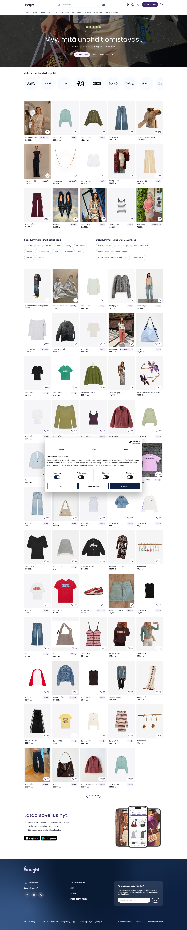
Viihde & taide (76, 12)
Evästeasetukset (124, 922)
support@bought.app (92, 921)
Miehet (35, 12)
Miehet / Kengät (121, 252)
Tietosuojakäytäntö (155, 922)
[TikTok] (41, 895)
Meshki (44, 181)
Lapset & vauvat (46, 12)
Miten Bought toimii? (101, 54)
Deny (62, 486)
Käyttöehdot (139, 922)
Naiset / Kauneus (104, 246)
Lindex (58, 246)
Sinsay (68, 246)
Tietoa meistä (77, 882)
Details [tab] (93, 449)
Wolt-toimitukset (79, 898)
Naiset (28, 12)
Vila (39, 246)
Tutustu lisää (93, 795)
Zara (73, 137)
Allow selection (93, 486)
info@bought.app (68, 921)
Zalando (44, 349)
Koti (56, 12)
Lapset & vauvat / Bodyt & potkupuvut (112, 257)
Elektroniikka (65, 12)
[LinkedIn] (34, 895)
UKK (72, 888)
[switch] (81, 477)
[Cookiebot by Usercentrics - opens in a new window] (130, 442)
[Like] (47, 132)
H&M (129, 306)
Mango (72, 697)
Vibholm (72, 181)
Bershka (29, 257)
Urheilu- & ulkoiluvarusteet (93, 12)
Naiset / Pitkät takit (141, 246)
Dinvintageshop (125, 349)
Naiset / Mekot (103, 252)
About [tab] (126, 449)
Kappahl (41, 257)
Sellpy (73, 654)
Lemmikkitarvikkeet (112, 12)
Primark (29, 252)
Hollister (29, 246)
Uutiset (73, 893)
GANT (57, 252)
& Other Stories (43, 252)
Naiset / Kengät (122, 246)
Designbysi (155, 224)
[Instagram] (27, 895)
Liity (155, 900)
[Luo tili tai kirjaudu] (138, 4)
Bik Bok (48, 246)
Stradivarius (80, 246)
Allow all (124, 486)
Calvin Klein (68, 252)
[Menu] (133, 4)
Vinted (72, 224)
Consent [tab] (61, 449)
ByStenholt (43, 137)
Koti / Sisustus (138, 257)
